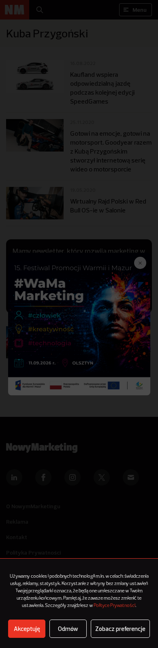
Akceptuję (27, 629)
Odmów (68, 629)
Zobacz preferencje (120, 629)
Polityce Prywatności (114, 606)
